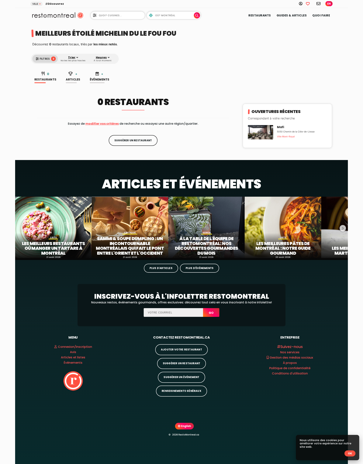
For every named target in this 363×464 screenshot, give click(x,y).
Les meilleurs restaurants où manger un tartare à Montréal (53, 248)
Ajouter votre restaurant (181, 349)
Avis (73, 352)
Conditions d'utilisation (290, 373)
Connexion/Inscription (75, 347)
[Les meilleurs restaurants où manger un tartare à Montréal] (53, 227)
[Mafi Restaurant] (260, 132)
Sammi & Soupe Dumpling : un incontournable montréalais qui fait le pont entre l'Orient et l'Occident (130, 246)
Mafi (280, 127)
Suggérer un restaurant (133, 140)
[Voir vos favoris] (310, 3)
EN (329, 3)
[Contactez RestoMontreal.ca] (318, 3)
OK (350, 453)
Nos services (289, 352)
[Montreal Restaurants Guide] (73, 381)
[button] (102, 123)
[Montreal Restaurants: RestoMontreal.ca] (52, 15)
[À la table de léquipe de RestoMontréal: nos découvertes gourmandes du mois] (206, 227)
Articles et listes (73, 357)
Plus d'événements (199, 268)
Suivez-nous (291, 346)
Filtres (47, 59)
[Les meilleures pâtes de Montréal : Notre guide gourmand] (283, 227)
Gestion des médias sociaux (291, 357)
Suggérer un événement (181, 377)
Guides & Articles (292, 15)
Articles (73, 77)
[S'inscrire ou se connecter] (302, 3)
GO (211, 313)
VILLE (35, 4)
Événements (99, 77)
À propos (290, 363)
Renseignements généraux (181, 391)
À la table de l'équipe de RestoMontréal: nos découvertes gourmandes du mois (206, 246)
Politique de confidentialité (289, 368)
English (186, 426)
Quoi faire (321, 15)
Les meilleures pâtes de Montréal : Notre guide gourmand (283, 248)
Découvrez (56, 3)
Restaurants (259, 15)
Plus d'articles (161, 268)
